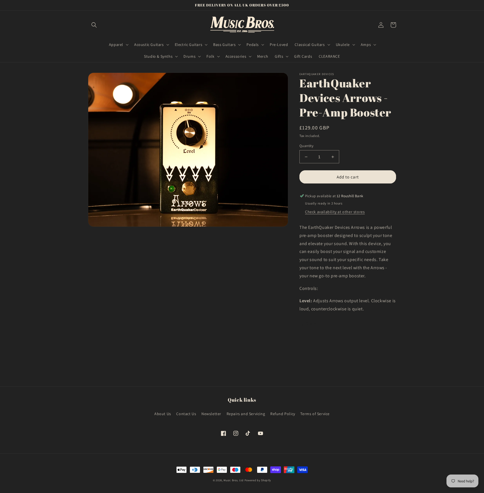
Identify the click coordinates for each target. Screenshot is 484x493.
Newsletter (211, 413)
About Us (162, 413)
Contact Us (186, 413)
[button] (94, 25)
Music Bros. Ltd (234, 480)
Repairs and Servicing (246, 413)
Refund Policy (282, 413)
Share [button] (311, 323)
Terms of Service (315, 413)
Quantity (306, 145)
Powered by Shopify (258, 480)
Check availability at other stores (335, 211)
